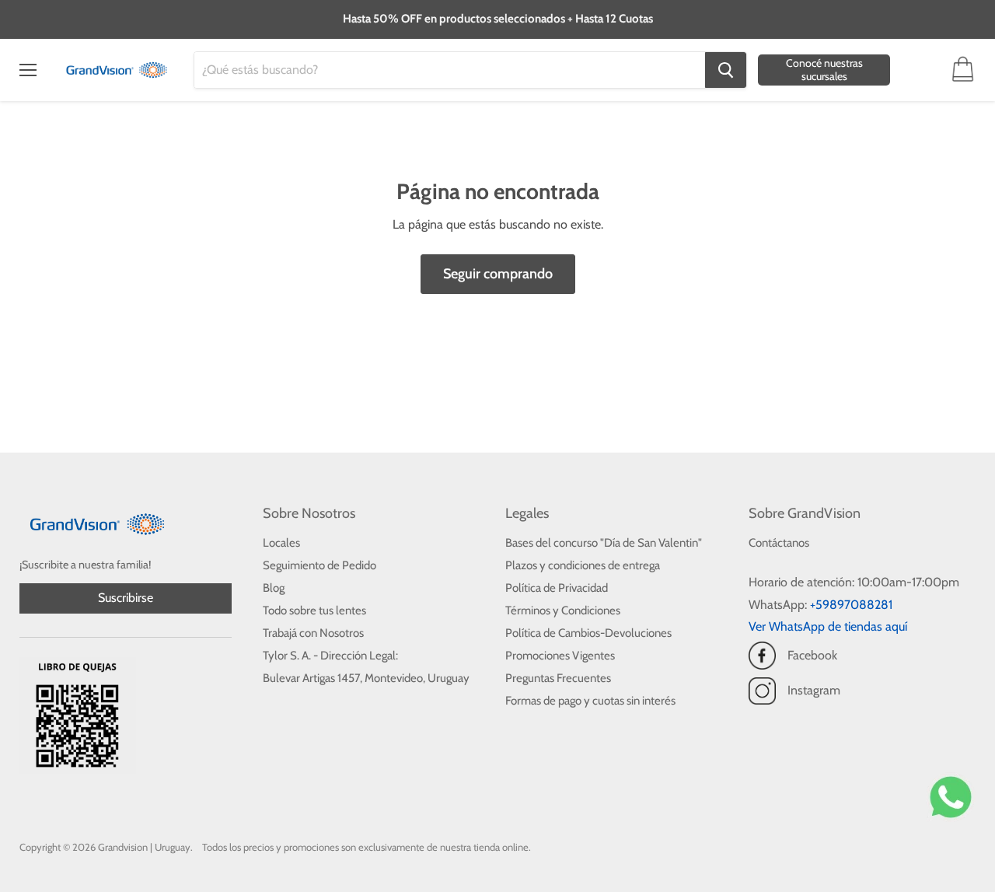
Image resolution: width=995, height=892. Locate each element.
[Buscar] (725, 70)
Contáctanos (779, 543)
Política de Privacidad (556, 588)
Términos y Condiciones (562, 610)
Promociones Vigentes (560, 656)
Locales (281, 543)
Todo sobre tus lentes (314, 610)
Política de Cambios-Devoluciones (588, 633)
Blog (274, 588)
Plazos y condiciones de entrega (582, 565)
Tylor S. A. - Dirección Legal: (330, 656)
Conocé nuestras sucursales (824, 69)
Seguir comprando (498, 273)
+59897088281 (851, 604)
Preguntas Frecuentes (558, 678)
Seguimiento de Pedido (319, 565)
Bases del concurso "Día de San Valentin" (603, 543)
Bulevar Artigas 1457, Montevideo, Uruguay (366, 678)
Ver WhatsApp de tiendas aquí (828, 626)
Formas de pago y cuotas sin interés (590, 701)
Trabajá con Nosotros (313, 633)
